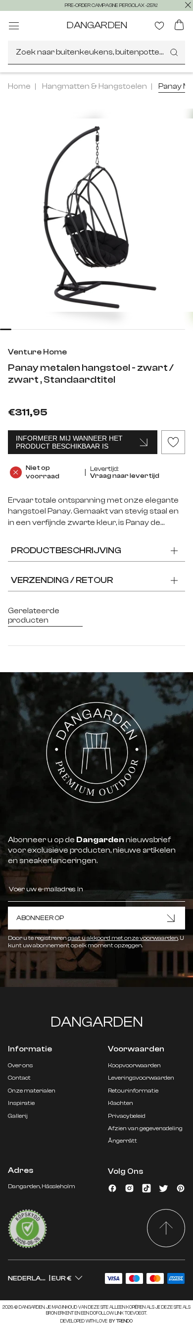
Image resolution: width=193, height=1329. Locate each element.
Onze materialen (31, 1090)
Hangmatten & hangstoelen (94, 86)
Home (19, 86)
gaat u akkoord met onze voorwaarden (123, 937)
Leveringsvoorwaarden (141, 1077)
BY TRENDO (120, 1321)
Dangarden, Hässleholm (41, 1186)
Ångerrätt (122, 1140)
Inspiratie (21, 1102)
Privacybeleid (126, 1115)
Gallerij (18, 1115)
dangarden (96, 25)
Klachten (120, 1102)
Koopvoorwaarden (134, 1065)
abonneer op (40, 918)
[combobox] (96, 52)
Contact (19, 1077)
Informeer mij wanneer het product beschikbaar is (69, 442)
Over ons (20, 1065)
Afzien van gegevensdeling (145, 1128)
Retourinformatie (133, 1090)
